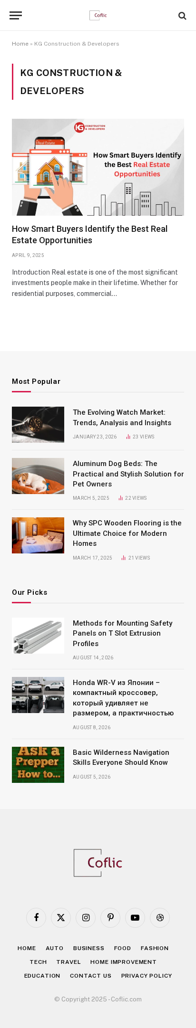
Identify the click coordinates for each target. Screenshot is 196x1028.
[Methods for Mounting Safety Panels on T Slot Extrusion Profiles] (38, 636)
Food (122, 948)
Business (89, 948)
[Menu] (16, 15)
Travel (68, 962)
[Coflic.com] (98, 15)
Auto (55, 948)
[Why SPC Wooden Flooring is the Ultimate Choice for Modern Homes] (38, 535)
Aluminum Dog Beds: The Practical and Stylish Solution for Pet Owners (128, 473)
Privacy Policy (146, 975)
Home (20, 43)
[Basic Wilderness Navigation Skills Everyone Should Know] (38, 765)
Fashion (155, 948)
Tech (38, 962)
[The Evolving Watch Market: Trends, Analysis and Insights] (38, 425)
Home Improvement (123, 962)
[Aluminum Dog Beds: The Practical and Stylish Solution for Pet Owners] (38, 476)
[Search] (181, 15)
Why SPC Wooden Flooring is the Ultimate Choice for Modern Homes (127, 533)
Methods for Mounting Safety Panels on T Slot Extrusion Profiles (122, 633)
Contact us (90, 975)
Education (42, 975)
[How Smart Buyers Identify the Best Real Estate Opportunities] (98, 167)
